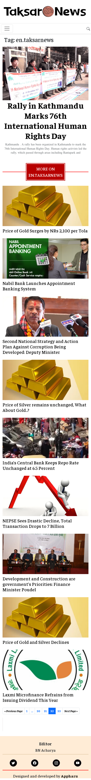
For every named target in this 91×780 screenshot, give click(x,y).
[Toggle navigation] (7, 28)
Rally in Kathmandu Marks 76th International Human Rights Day (45, 120)
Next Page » (71, 711)
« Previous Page (13, 711)
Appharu (69, 775)
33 (59, 711)
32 (52, 711)
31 (45, 711)
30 (38, 711)
